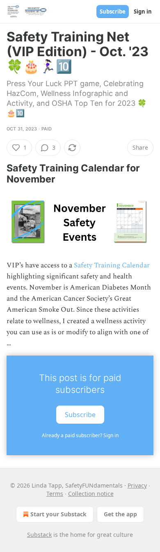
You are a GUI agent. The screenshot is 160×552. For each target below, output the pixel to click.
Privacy (137, 485)
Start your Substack (58, 514)
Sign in (143, 11)
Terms (54, 493)
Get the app (120, 514)
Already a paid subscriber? (80, 435)
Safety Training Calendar (112, 265)
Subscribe (113, 11)
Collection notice (91, 493)
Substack (39, 534)
